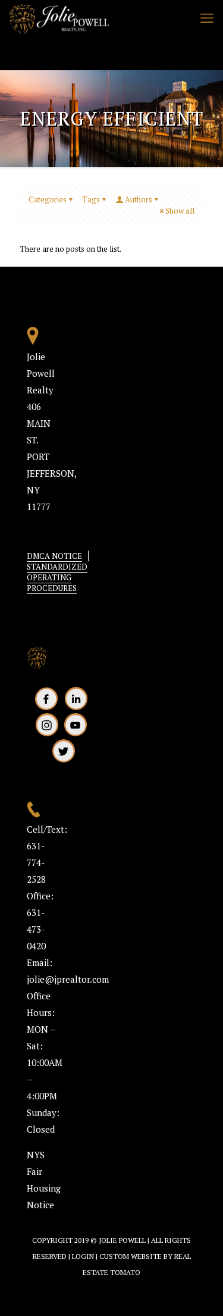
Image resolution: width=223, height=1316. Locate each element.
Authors (138, 199)
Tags (91, 199)
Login (83, 1256)
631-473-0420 (36, 929)
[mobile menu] (207, 18)
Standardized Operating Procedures (57, 577)
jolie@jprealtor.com (68, 979)
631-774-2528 (36, 862)
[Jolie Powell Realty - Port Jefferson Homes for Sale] (59, 18)
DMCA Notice (54, 556)
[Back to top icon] (198, 1291)
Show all (179, 210)
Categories (48, 199)
